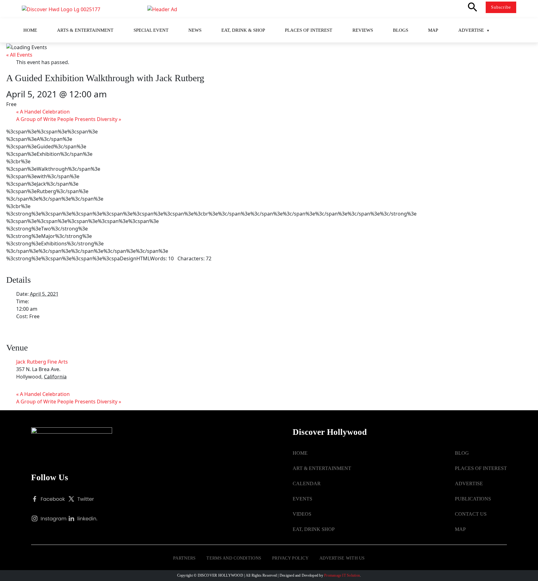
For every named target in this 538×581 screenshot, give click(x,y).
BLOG (462, 453)
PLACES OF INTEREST (481, 468)
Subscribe (501, 7)
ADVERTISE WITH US (342, 558)
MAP (460, 529)
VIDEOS (302, 514)
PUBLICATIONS (473, 498)
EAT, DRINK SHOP (314, 529)
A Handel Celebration (43, 111)
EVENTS (302, 498)
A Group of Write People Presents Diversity (68, 119)
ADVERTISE (469, 483)
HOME (300, 453)
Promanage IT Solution (342, 575)
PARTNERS (184, 558)
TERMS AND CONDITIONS (233, 558)
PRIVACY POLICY (290, 558)
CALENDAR (307, 483)
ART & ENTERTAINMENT (322, 468)
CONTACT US (471, 514)
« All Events (19, 54)
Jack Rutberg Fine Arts (42, 361)
